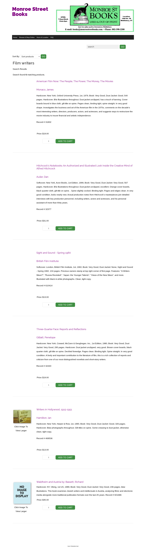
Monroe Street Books (30, 11)
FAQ (51, 37)
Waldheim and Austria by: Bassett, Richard (59, 481)
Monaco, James (45, 89)
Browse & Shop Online (27, 37)
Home (15, 37)
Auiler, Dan (42, 176)
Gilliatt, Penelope (45, 337)
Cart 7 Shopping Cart (73, 546)
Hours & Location (42, 37)
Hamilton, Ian (43, 417)
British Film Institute (47, 261)
